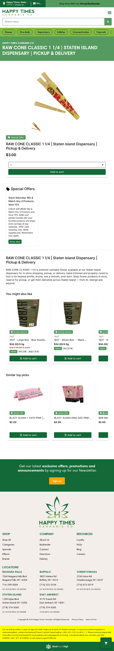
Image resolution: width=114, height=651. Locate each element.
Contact (44, 549)
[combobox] (53, 21)
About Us (44, 539)
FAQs (79, 544)
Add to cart (57, 171)
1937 (12, 336)
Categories (8, 544)
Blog (79, 549)
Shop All (6, 539)
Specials (6, 549)
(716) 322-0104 (48, 584)
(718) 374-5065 (10, 607)
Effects (6, 554)
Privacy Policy (77, 619)
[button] (22, 3)
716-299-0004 (10, 584)
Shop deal (15, 241)
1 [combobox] (10, 164)
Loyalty (80, 539)
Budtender (45, 544)
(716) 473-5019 (85, 584)
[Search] (107, 21)
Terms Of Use (91, 619)
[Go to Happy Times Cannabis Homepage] (18, 13)
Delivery (44, 558)
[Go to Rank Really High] (57, 646)
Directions (45, 554)
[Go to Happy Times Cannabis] (57, 511)
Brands (6, 558)
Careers (81, 554)
